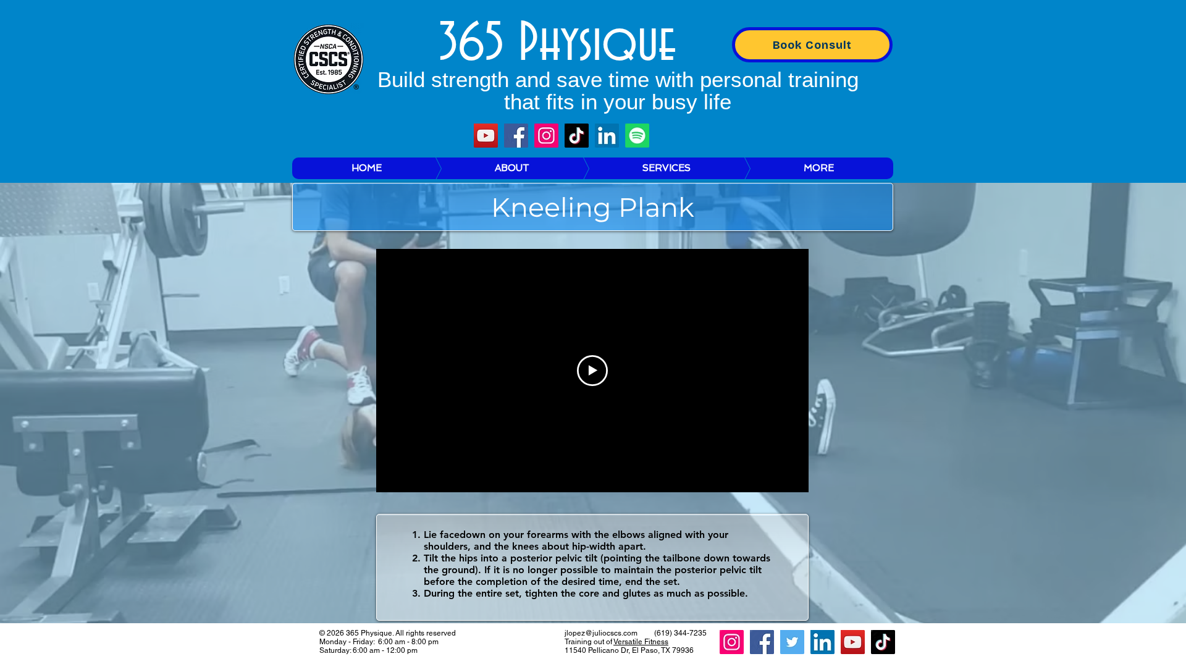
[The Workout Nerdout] (637, 136)
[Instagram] (546, 136)
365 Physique (557, 44)
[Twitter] (792, 642)
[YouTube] (486, 136)
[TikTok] (577, 136)
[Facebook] (516, 136)
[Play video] (592, 370)
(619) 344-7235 (680, 633)
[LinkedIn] (607, 136)
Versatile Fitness (640, 641)
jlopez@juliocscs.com (601, 633)
